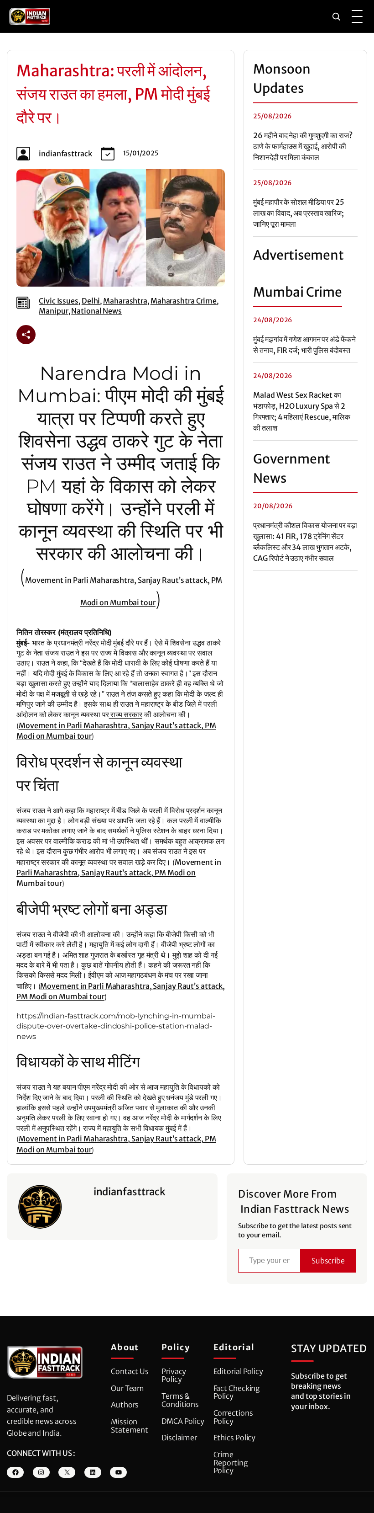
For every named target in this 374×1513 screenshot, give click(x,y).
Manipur (53, 310)
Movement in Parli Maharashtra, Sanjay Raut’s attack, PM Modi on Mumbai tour (118, 873)
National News (96, 310)
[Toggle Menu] (357, 16)
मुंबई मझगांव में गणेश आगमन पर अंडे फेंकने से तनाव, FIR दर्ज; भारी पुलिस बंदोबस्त (304, 345)
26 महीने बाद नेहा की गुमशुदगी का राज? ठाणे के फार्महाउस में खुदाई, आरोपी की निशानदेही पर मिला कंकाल (302, 146)
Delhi (91, 300)
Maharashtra (125, 300)
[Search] (336, 16)
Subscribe (328, 1260)
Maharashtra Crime (184, 300)
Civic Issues (58, 300)
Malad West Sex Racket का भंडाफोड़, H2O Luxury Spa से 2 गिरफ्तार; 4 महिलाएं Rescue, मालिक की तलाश (301, 411)
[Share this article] (26, 334)
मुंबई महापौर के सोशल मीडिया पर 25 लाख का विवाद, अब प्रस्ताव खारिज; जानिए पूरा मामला (298, 213)
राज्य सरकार (125, 714)
